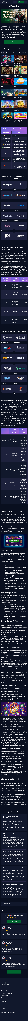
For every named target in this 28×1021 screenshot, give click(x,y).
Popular (3, 52)
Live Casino (9, 52)
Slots (23, 52)
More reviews (14, 972)
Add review (14, 921)
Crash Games (15, 52)
